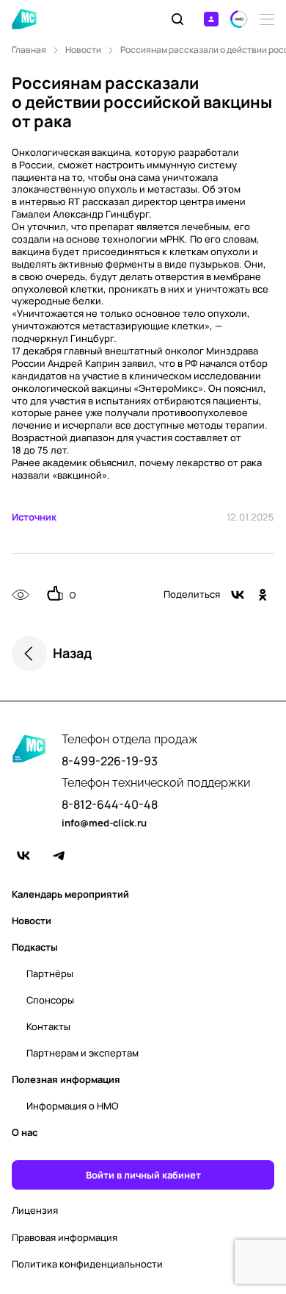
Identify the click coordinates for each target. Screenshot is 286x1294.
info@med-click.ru (104, 823)
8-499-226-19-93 (110, 761)
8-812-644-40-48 (110, 805)
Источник (34, 516)
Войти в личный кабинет (143, 1175)
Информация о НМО (72, 1105)
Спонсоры (50, 1000)
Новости (83, 50)
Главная (29, 50)
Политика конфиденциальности (87, 1264)
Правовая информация (64, 1238)
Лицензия (35, 1210)
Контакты (48, 1026)
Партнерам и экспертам (82, 1052)
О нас (24, 1132)
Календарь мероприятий (70, 894)
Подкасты (35, 947)
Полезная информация (66, 1079)
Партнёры (49, 973)
